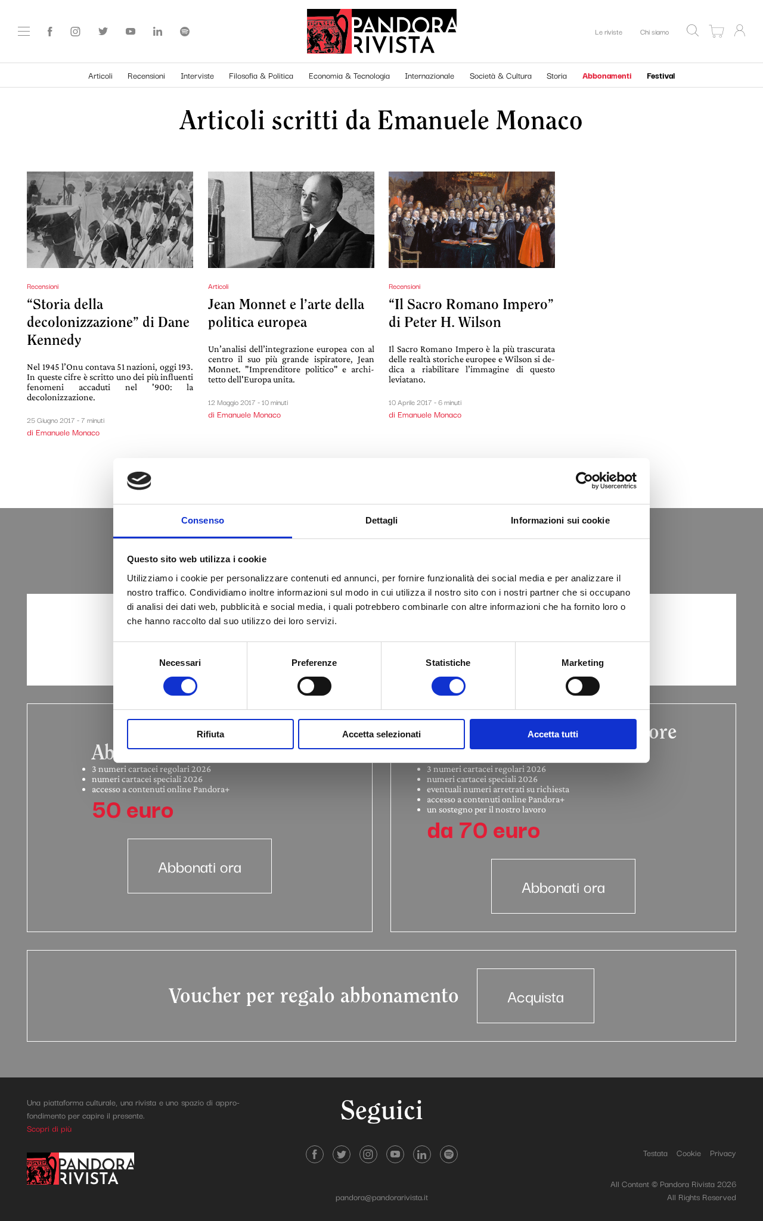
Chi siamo (654, 31)
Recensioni (146, 75)
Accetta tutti (553, 734)
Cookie (689, 1152)
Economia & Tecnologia (349, 75)
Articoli (100, 75)
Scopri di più (49, 1128)
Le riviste (608, 31)
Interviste (197, 75)
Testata (655, 1152)
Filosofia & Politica (261, 75)
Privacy (723, 1152)
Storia (557, 75)
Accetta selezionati (381, 734)
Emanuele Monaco (480, 121)
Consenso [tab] (202, 520)
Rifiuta (210, 734)
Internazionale (429, 75)
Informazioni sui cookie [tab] (560, 520)
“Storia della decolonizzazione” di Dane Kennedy (108, 322)
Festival (661, 75)
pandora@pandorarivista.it (382, 1196)
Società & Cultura (501, 75)
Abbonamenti (607, 75)
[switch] (314, 686)
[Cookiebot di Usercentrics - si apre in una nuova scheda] (584, 481)
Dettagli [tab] (381, 520)
